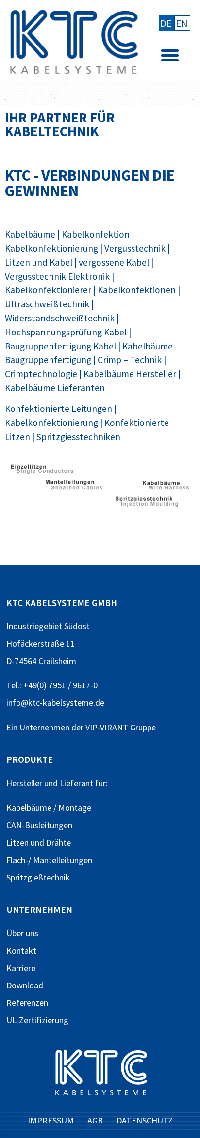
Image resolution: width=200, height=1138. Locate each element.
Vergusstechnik (135, 248)
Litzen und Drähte (38, 842)
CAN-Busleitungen (39, 825)
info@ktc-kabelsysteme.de (55, 702)
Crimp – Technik (130, 359)
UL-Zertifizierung (37, 1020)
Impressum (51, 1120)
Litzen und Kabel (38, 262)
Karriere (20, 967)
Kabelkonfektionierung (51, 248)
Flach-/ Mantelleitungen (49, 859)
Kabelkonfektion (96, 234)
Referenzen (27, 1002)
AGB (95, 1120)
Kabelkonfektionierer (48, 290)
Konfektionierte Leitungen (58, 408)
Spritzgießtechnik (38, 877)
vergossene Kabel (114, 262)
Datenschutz (145, 1120)
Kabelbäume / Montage (48, 807)
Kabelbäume (30, 234)
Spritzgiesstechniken (78, 436)
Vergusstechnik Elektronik (57, 276)
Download (24, 985)
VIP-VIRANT (106, 727)
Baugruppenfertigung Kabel (60, 346)
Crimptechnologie (41, 373)
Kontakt (21, 950)
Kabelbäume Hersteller (129, 373)
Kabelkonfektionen (137, 290)
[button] (169, 55)
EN (182, 23)
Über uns (22, 933)
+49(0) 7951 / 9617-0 (60, 685)
